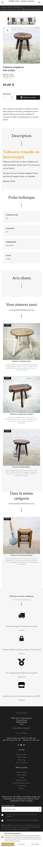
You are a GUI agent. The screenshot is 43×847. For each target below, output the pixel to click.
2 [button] (14, 584)
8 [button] (32, 584)
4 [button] (20, 584)
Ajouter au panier (28, 97)
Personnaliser (35, 844)
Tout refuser (21, 844)
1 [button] (11, 584)
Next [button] (37, 21)
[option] (21, 21)
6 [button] (26, 584)
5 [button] (23, 584)
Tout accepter (8, 844)
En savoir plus (16, 841)
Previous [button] (5, 21)
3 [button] (17, 584)
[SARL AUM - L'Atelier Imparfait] (21, 1)
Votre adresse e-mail (8, 805)
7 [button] (29, 584)
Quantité (7, 94)
